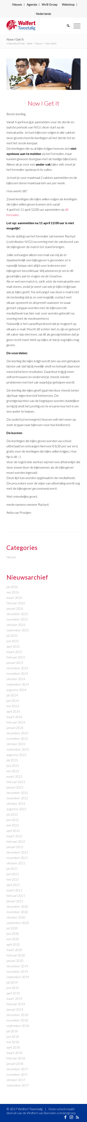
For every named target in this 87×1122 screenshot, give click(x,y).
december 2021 (17, 852)
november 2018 (17, 1020)
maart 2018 (14, 1053)
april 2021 (13, 885)
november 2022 (17, 798)
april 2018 (13, 1047)
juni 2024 (12, 700)
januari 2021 (14, 901)
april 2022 (13, 830)
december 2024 (17, 668)
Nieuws (17, 4)
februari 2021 (15, 895)
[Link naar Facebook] (65, 1117)
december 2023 (17, 733)
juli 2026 (12, 587)
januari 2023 (14, 787)
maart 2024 (14, 717)
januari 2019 (14, 1009)
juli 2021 (12, 868)
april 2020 (13, 944)
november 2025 (17, 619)
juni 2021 (12, 874)
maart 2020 (14, 950)
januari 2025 (14, 662)
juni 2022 (12, 820)
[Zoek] (66, 26)
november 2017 (17, 1074)
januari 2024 (14, 727)
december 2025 (17, 614)
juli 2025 (12, 635)
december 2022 (17, 792)
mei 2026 (12, 592)
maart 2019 (14, 998)
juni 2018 (12, 1036)
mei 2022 (12, 825)
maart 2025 (14, 652)
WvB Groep (49, 4)
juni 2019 (12, 988)
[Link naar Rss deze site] (77, 1117)
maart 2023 (14, 776)
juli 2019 (12, 982)
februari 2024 (15, 722)
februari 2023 (15, 782)
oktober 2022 (15, 803)
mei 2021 (12, 879)
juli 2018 (12, 1031)
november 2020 (17, 912)
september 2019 (17, 977)
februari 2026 (15, 603)
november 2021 (17, 858)
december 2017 (17, 1069)
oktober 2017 (15, 1080)
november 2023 (17, 738)
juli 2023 (12, 760)
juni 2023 (12, 765)
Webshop (68, 4)
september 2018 (17, 1025)
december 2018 (17, 1015)
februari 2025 (15, 657)
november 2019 (17, 971)
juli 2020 (12, 928)
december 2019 (17, 966)
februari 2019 (15, 1004)
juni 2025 (12, 641)
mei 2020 (12, 939)
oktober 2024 (15, 679)
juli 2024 (12, 695)
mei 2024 (12, 706)
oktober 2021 (15, 863)
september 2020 (17, 923)
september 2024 (17, 684)
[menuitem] (17, 4)
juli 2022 (12, 814)
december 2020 (17, 906)
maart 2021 (14, 890)
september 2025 (17, 630)
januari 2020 (14, 960)
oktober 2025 (15, 625)
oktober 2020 (15, 917)
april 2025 (13, 646)
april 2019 (13, 993)
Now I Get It (15, 39)
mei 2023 (12, 771)
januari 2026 (14, 608)
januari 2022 (14, 847)
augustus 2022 (16, 809)
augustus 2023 (16, 755)
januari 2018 (14, 1063)
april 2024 (13, 711)
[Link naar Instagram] (71, 1117)
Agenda (32, 4)
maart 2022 (14, 836)
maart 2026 (14, 597)
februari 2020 (15, 955)
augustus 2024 (16, 690)
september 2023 (17, 749)
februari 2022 (15, 841)
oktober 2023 (15, 744)
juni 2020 (12, 933)
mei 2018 (12, 1042)
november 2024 (17, 673)
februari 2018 (15, 1058)
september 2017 (17, 1085)
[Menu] (75, 26)
